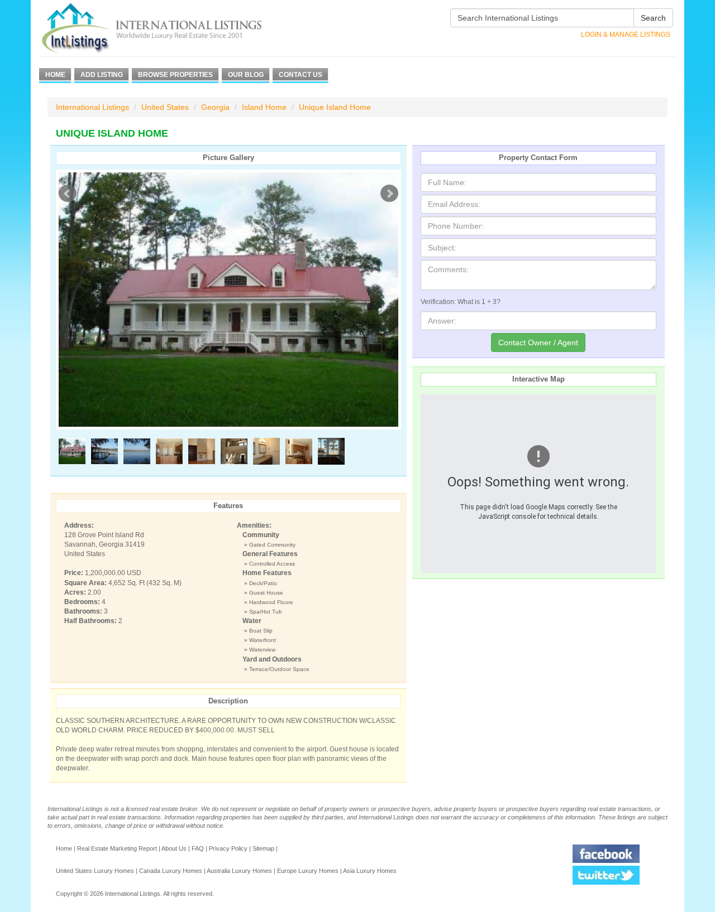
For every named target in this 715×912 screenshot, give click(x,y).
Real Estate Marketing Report (117, 848)
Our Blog (246, 75)
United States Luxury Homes (95, 870)
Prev (68, 193)
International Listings (92, 107)
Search (653, 17)
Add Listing (101, 75)
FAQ (198, 848)
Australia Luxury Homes (239, 870)
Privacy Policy (228, 848)
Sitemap (263, 848)
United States (165, 107)
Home (55, 75)
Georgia (215, 107)
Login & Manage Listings (625, 34)
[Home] (171, 28)
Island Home (264, 107)
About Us (174, 848)
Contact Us (300, 75)
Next (389, 193)
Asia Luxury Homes (370, 870)
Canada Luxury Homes (170, 870)
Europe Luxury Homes (308, 870)
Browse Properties (175, 75)
